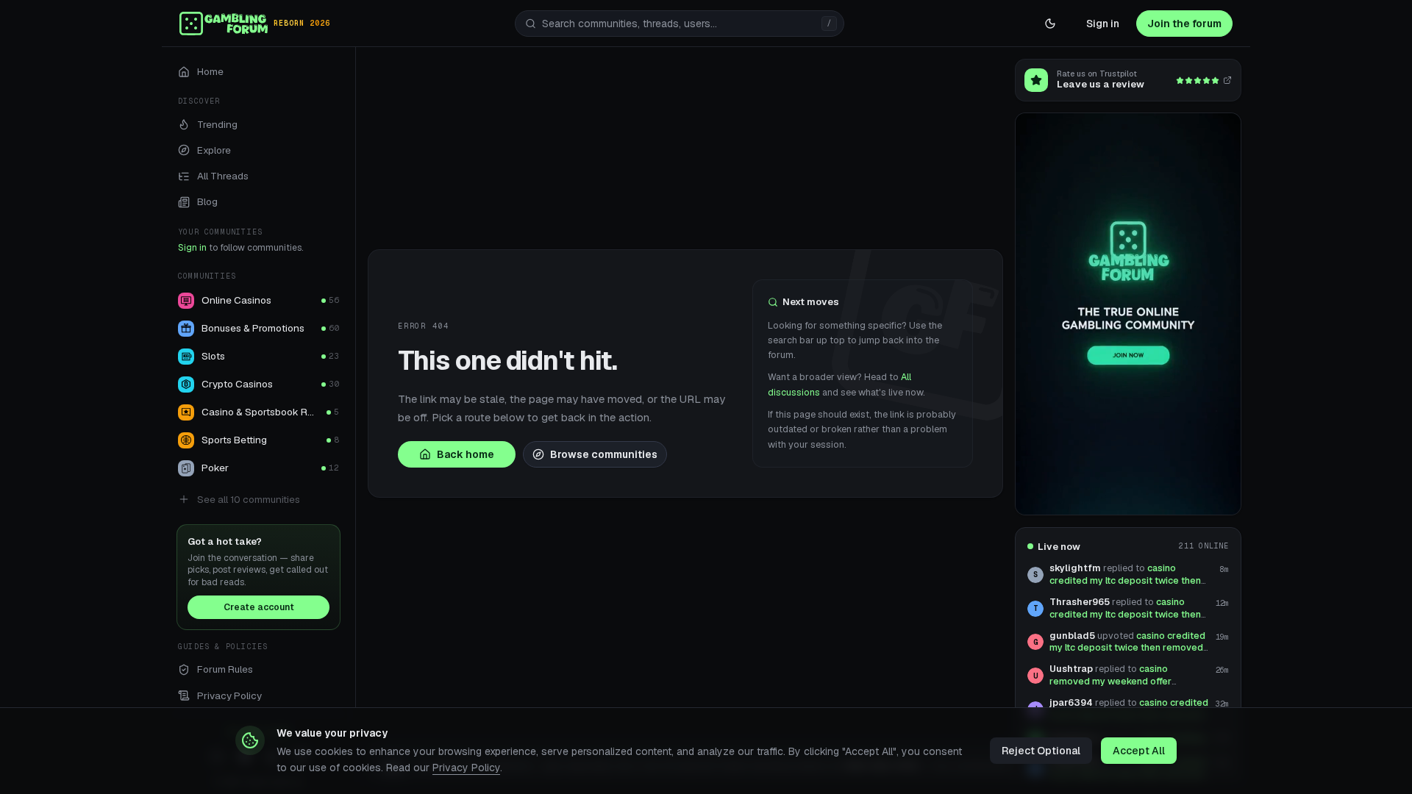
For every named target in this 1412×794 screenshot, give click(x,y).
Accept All (1139, 750)
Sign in (1102, 23)
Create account (259, 607)
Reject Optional (1041, 750)
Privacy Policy (466, 767)
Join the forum (1184, 23)
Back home (465, 454)
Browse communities (603, 454)
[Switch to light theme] (1050, 23)
